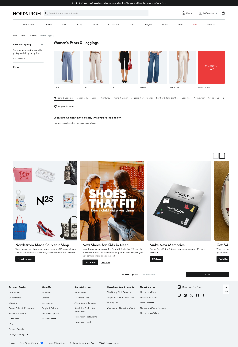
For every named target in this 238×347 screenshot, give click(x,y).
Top (226, 291)
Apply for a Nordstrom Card (120, 297)
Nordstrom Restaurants (86, 316)
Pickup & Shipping (22, 44)
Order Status (15, 297)
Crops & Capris (215, 97)
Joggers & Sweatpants (142, 97)
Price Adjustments (17, 313)
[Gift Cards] (179, 201)
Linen (85, 87)
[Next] (223, 98)
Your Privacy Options (29, 342)
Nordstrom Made (25, 259)
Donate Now (90, 262)
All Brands (47, 292)
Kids (132, 24)
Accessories (114, 24)
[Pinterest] (185, 296)
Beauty (79, 24)
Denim (143, 87)
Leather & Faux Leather (167, 97)
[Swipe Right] (222, 156)
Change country (16, 334)
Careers (45, 297)
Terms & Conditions (56, 342)
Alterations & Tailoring (85, 302)
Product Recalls (16, 329)
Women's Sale (203, 87)
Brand (16, 66)
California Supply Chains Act (82, 342)
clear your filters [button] (87, 122)
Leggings (186, 97)
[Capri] (125, 67)
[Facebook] (197, 296)
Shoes (95, 24)
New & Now (28, 24)
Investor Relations (148, 297)
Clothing (33, 35)
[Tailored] (67, 67)
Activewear (199, 97)
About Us (46, 286)
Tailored (57, 87)
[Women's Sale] (211, 67)
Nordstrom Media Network (153, 307)
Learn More (105, 262)
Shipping (13, 302)
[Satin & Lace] (182, 67)
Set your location (66, 106)
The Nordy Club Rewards (119, 292)
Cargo (95, 97)
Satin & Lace (174, 87)
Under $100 (82, 97)
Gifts (180, 24)
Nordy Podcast (49, 318)
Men (64, 24)
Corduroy (105, 97)
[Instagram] (179, 296)
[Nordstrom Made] (45, 201)
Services (211, 24)
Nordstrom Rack (148, 292)
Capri (114, 87)
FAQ (11, 323)
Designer (148, 24)
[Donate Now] (112, 201)
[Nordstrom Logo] (26, 13)
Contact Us (14, 292)
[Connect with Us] (203, 296)
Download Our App (191, 286)
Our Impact (47, 302)
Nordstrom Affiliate (149, 313)
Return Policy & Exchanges (22, 308)
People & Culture (50, 308)
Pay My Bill (112, 302)
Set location (19, 58)
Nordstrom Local (83, 321)
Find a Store (80, 292)
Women (48, 24)
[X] (191, 296)
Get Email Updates (51, 313)
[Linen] (96, 67)
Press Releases (147, 302)
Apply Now (160, 2)
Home (165, 24)
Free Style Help (82, 297)
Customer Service (17, 286)
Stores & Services (83, 286)
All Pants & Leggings (64, 97)
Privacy (12, 342)
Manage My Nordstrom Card (121, 307)
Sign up (207, 274)
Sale (195, 24)
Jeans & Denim (121, 97)
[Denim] (153, 67)
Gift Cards (156, 259)
